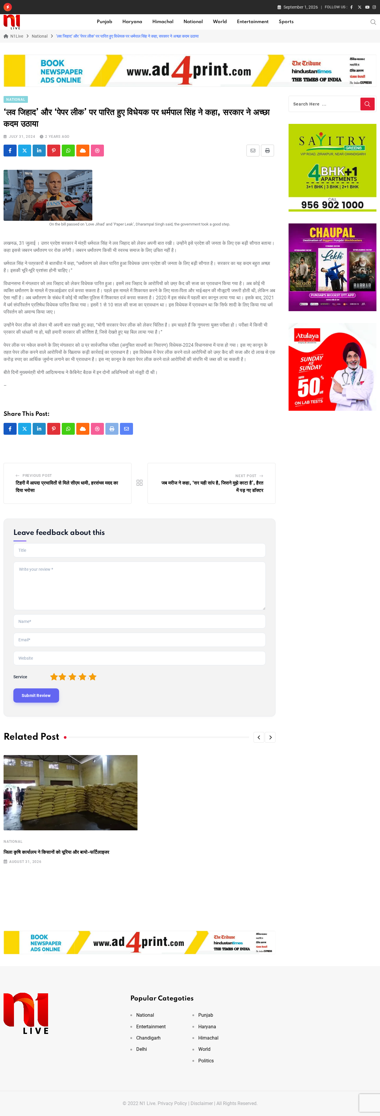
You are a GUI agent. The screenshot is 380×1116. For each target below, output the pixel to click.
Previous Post (37, 476)
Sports (286, 22)
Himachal (162, 22)
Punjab (104, 22)
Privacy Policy (172, 1103)
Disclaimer (202, 1103)
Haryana (132, 22)
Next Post (245, 476)
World (220, 22)
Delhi (141, 1049)
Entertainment (253, 22)
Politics (206, 1061)
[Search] (373, 21)
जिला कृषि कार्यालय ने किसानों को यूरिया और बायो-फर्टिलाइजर (56, 852)
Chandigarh (148, 1038)
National (193, 22)
